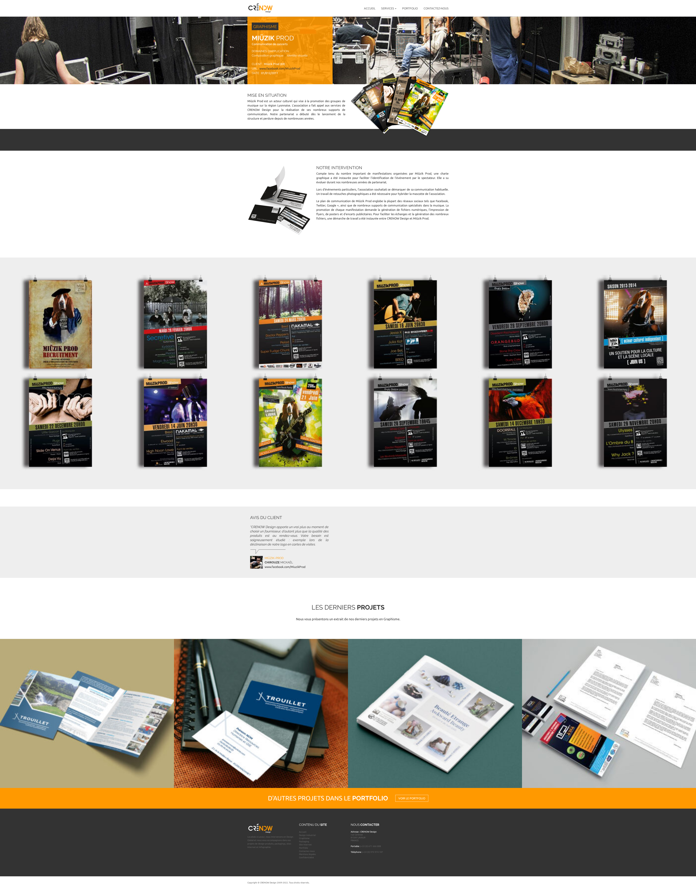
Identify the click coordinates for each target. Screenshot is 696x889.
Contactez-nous (436, 8)
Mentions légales (307, 854)
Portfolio (410, 8)
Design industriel (307, 835)
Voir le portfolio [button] (411, 798)
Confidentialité (306, 857)
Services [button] (387, 8)
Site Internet (305, 844)
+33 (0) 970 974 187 (373, 852)
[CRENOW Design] (260, 8)
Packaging (304, 841)
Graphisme (304, 838)
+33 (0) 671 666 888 (371, 846)
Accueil (369, 8)
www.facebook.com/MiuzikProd (279, 68)
